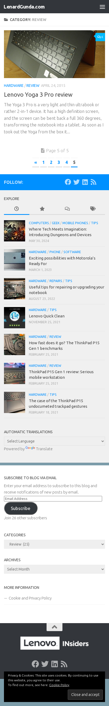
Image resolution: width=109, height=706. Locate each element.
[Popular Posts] (42, 209)
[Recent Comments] (67, 209)
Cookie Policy (59, 685)
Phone (55, 252)
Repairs (55, 281)
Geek (56, 223)
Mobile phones (75, 223)
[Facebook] (68, 182)
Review (32, 85)
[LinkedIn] (85, 182)
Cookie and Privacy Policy (30, 598)
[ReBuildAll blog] (93, 182)
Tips (94, 223)
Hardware (14, 85)
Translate (44, 448)
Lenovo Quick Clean (47, 316)
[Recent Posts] (16, 209)
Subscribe (20, 508)
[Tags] (92, 209)
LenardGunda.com (24, 7)
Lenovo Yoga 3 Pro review (38, 94)
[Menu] (102, 6)
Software (72, 252)
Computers (39, 223)
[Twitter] (76, 182)
